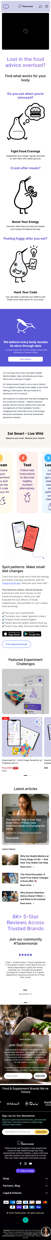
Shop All (25, 697)
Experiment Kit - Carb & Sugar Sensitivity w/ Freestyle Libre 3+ (22, 761)
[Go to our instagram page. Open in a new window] (25, 1163)
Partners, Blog (11, 1185)
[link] (25, 974)
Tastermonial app (11, 583)
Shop (6, 1178)
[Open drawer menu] (6, 6)
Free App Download (16, 644)
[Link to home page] (25, 1143)
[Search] (40, 6)
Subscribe (40, 1076)
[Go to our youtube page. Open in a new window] (30, 1163)
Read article (12, 838)
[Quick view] (39, 720)
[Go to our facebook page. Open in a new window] (20, 1163)
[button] (25, 775)
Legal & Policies (12, 1192)
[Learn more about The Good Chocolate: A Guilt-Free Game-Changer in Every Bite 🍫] (10, 878)
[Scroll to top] (25, 1220)
